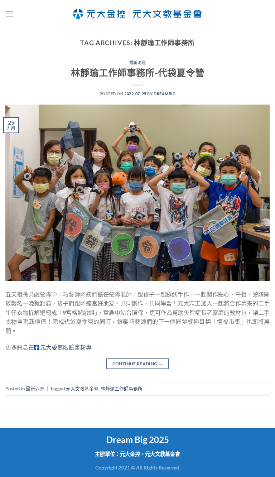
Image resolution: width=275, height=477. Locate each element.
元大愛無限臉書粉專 (65, 347)
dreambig (164, 93)
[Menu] (9, 14)
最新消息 (137, 62)
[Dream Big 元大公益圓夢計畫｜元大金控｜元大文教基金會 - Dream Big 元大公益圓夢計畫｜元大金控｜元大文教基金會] (137, 14)
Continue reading (137, 363)
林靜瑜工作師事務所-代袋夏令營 (137, 72)
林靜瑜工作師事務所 (122, 388)
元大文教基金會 (82, 388)
